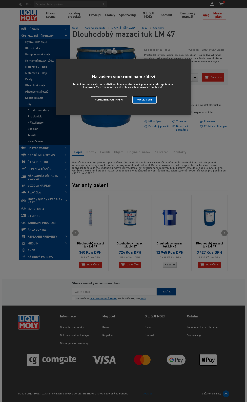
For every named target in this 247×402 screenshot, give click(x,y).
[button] (144, 99)
